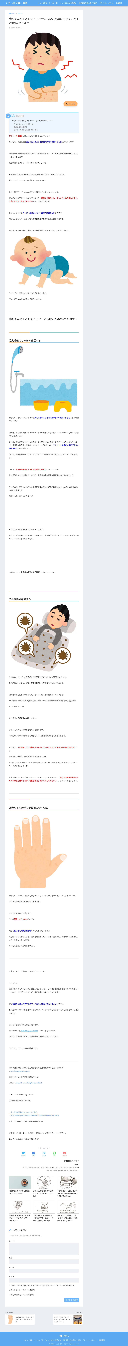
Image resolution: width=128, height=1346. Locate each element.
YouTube (19, 1112)
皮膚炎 (65, 1170)
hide (20, 116)
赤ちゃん (33, 1167)
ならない (74, 1167)
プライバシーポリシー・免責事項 (111, 3)
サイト (11, 1276)
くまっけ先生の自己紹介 (68, 3)
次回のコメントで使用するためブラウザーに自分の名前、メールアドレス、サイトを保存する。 (44, 1285)
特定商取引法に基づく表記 (88, 3)
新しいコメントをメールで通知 (23, 1290)
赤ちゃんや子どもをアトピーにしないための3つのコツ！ (32, 121)
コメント (12, 1241)
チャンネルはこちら (29, 1112)
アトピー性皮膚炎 (54, 1170)
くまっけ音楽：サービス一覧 (48, 3)
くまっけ (12, 1112)
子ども (49, 1167)
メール (11, 1267)
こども (41, 1167)
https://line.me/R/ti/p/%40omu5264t (29, 1083)
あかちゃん (75, 1170)
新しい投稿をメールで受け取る (23, 1295)
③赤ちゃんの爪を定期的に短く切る (26, 130)
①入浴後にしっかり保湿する (23, 124)
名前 (10, 1258)
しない (56, 1167)
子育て (76, 1161)
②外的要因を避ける (20, 127)
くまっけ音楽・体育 (17, 3)
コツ (25, 1167)
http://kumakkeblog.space (20, 1071)
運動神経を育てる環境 (29, 1031)
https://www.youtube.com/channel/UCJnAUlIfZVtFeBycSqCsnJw (35, 1115)
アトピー (65, 1167)
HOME (65, 1336)
